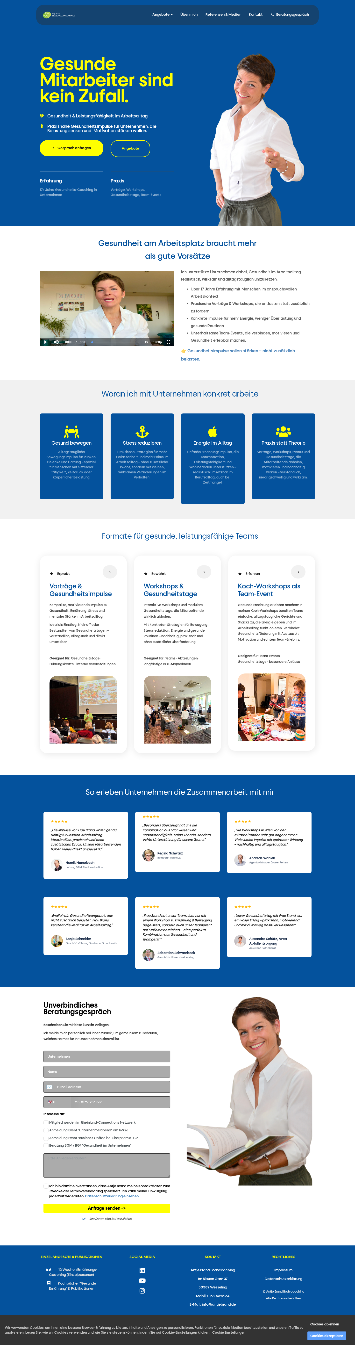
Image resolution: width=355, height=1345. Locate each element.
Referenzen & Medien (223, 14)
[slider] (56, 325)
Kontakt (256, 14)
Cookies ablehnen (324, 1324)
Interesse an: (54, 1114)
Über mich (189, 14)
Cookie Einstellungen (228, 1332)
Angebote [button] (161, 14)
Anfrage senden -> (107, 1208)
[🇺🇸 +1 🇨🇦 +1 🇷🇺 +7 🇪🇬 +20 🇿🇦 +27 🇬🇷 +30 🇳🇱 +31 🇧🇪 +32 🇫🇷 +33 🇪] (106, 1102)
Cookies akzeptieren (326, 1336)
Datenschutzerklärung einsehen (112, 1196)
